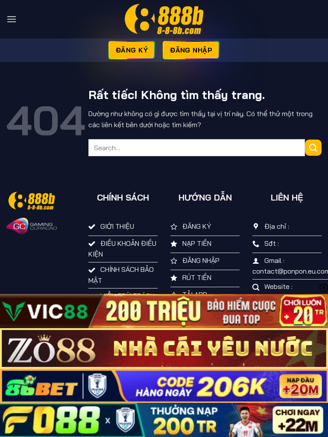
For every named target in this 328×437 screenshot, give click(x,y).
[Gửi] (313, 148)
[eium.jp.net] (164, 19)
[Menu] (11, 19)
